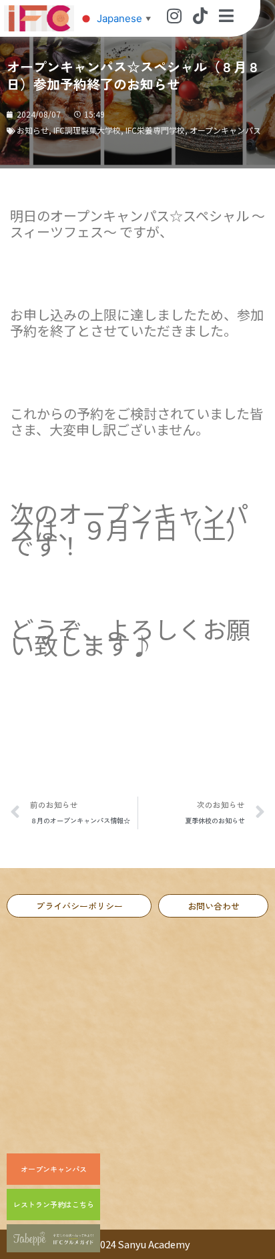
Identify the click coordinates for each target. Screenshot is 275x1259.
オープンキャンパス (225, 130)
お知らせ (33, 130)
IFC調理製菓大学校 (87, 130)
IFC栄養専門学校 (155, 130)
